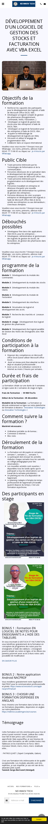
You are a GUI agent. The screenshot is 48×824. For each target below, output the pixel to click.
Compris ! (39, 819)
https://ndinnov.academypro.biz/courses (19, 711)
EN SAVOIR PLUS (9, 661)
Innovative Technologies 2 (16, 410)
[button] (3, 4)
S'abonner (36, 800)
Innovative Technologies (34, 407)
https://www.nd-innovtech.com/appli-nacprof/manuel (22, 687)
